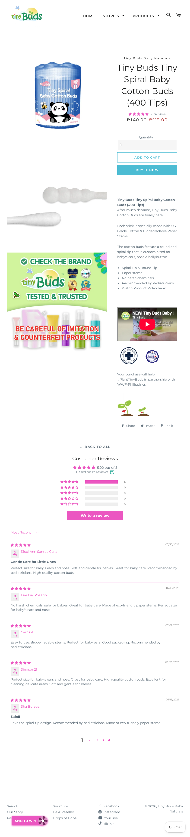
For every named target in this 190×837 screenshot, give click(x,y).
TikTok (108, 824)
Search (12, 806)
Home (89, 16)
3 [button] (97, 740)
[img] (21, 545)
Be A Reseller (63, 812)
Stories (111, 16)
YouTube (110, 818)
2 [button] (90, 740)
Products (144, 16)
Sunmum (60, 806)
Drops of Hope (64, 818)
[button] (139, 114)
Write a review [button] (95, 515)
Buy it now (147, 170)
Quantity (146, 137)
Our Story (15, 812)
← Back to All (95, 447)
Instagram (111, 812)
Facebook (111, 806)
